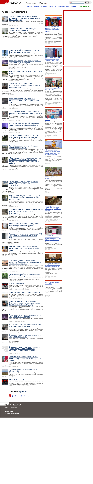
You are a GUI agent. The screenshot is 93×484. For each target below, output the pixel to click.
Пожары (74, 6)
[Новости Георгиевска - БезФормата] (11, 2)
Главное (29, 6)
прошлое (23, 391)
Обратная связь (9, 410)
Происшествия (63, 6)
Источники (44, 6)
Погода (53, 6)
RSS (18, 413)
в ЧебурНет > (84, 6)
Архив (36, 6)
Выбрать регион (9, 411)
